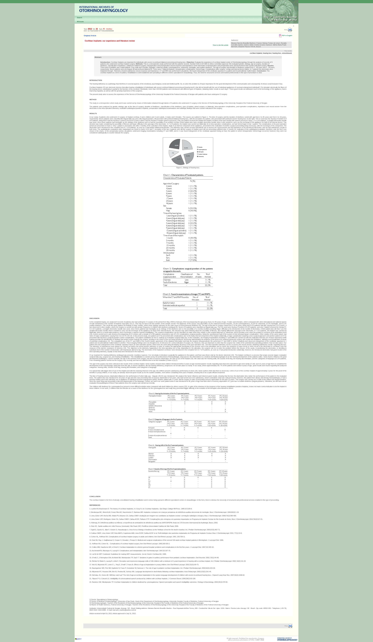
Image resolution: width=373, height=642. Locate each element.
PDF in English (287, 35)
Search (79, 17)
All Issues (80, 21)
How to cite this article (220, 45)
